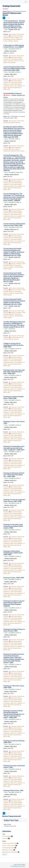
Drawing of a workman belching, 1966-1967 (14, 741)
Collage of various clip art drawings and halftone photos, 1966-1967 (13, 345)
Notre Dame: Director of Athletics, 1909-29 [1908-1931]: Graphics (13, 267)
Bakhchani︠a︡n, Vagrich (8, 850)
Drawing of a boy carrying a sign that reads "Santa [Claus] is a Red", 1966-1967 (14, 371)
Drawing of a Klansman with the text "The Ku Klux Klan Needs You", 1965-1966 (13, 474)
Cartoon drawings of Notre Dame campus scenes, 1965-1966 (14, 224)
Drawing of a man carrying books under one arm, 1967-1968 (14, 500)
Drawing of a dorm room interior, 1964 (14, 422)
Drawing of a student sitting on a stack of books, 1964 (14, 630)
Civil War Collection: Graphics (11, 339)
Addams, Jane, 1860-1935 (9, 843)
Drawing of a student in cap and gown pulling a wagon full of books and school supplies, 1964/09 (13, 603)
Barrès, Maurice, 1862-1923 (10, 852)
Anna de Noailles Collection (12, 93)
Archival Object (6, 836)
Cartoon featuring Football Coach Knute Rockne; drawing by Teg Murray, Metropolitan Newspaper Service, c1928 (14, 301)
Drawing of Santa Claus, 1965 (13, 790)
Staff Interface (18, 864)
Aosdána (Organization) (8, 847)
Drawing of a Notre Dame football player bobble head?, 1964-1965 (13, 552)
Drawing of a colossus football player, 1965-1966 (13, 397)
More (4, 854)
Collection (5, 838)
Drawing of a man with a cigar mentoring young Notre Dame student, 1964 (13, 526)
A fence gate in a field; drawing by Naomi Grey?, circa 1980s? (13, 46)
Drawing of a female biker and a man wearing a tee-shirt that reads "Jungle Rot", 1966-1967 (14, 448)
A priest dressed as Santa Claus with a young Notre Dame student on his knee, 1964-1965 (14, 68)
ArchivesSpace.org (16, 866)
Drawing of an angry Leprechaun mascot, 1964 (14, 766)
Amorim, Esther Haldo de (9, 845)
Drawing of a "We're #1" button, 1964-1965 (13, 686)
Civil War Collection (16, 337)
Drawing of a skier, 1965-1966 (13, 578)
